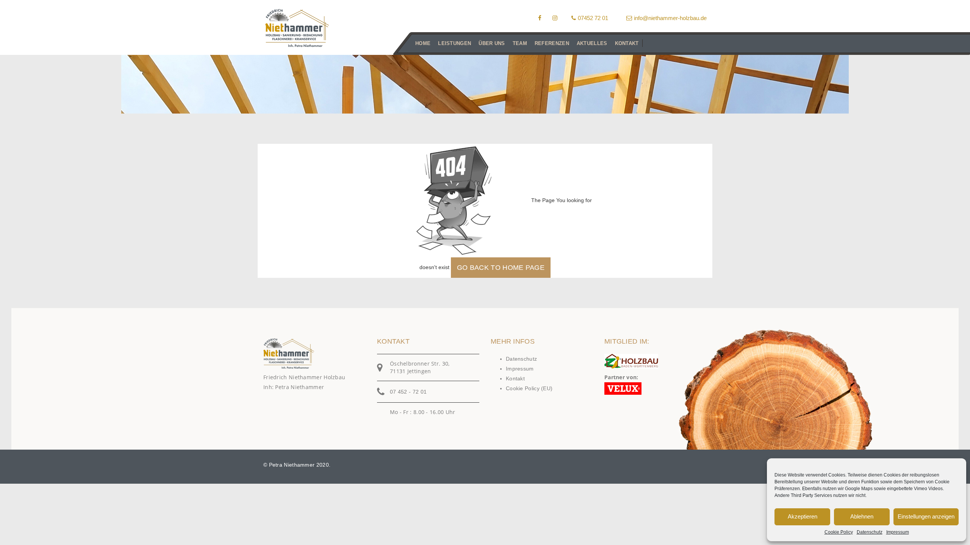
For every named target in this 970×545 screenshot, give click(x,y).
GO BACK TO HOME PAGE (500, 267)
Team (520, 43)
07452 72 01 (593, 18)
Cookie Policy (838, 532)
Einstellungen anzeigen (926, 516)
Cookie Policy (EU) (529, 388)
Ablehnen (861, 516)
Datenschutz (869, 532)
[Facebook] (539, 18)
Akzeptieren (802, 516)
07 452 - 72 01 (408, 392)
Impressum (897, 532)
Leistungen (454, 43)
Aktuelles (592, 43)
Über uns (492, 43)
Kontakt (627, 43)
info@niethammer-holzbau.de (670, 18)
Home (422, 43)
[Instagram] (554, 18)
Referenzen (552, 43)
